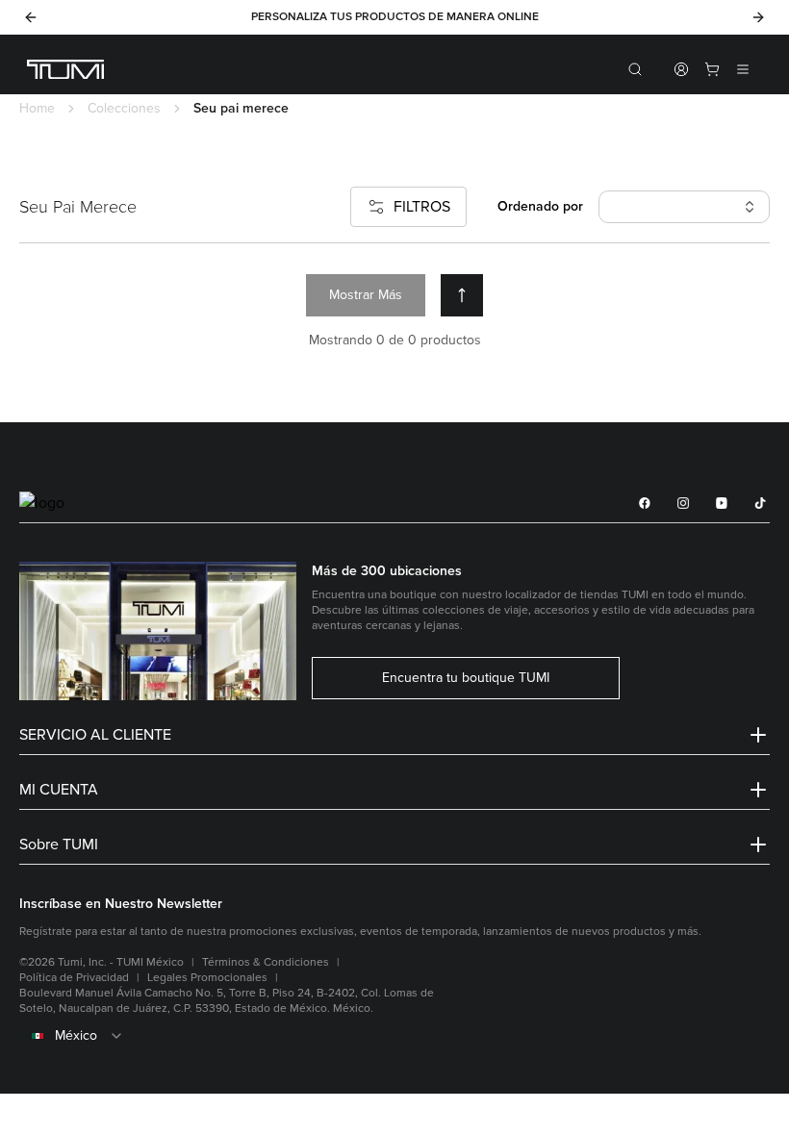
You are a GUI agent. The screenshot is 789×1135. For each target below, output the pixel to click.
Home (37, 108)
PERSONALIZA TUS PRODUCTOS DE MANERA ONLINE (395, 17)
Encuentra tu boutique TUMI (465, 678)
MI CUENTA (58, 789)
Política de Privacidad (74, 978)
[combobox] (394, 1036)
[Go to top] (462, 295)
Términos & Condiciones (265, 962)
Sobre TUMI (58, 844)
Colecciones (124, 108)
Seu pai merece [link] (241, 108)
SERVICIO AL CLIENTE (95, 734)
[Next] (758, 17)
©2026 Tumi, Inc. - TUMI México (101, 962)
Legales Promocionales (207, 978)
